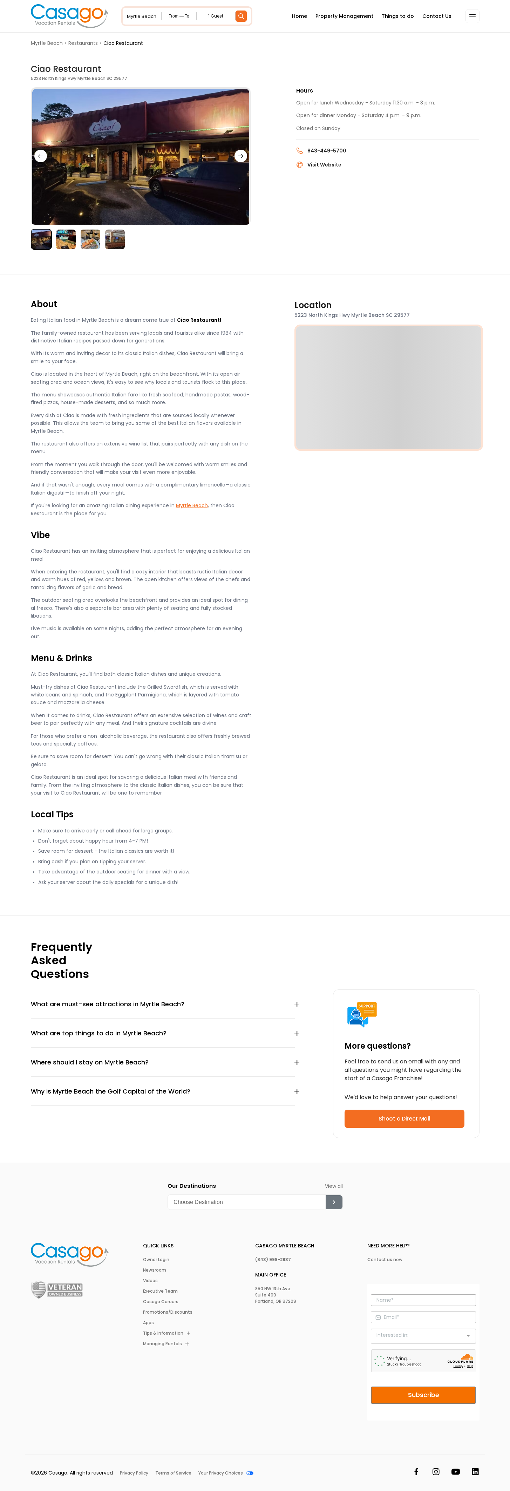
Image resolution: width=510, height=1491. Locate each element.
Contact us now (384, 1259)
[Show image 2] (65, 239)
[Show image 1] (41, 239)
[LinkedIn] (475, 1473)
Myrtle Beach (47, 43)
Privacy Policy (134, 1473)
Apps (148, 1322)
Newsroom (154, 1270)
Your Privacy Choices (220, 1473)
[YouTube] (455, 1473)
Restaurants (83, 43)
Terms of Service (173, 1473)
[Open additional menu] (472, 16)
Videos (150, 1280)
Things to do (398, 16)
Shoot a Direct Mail (404, 1118)
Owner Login (156, 1259)
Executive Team (160, 1291)
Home (299, 16)
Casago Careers (160, 1301)
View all (334, 1186)
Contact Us (436, 16)
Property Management (344, 16)
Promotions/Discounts (167, 1312)
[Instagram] (436, 1473)
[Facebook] (416, 1473)
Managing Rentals (162, 1343)
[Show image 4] (114, 239)
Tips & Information (163, 1333)
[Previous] (40, 156)
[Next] (240, 156)
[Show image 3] (90, 239)
